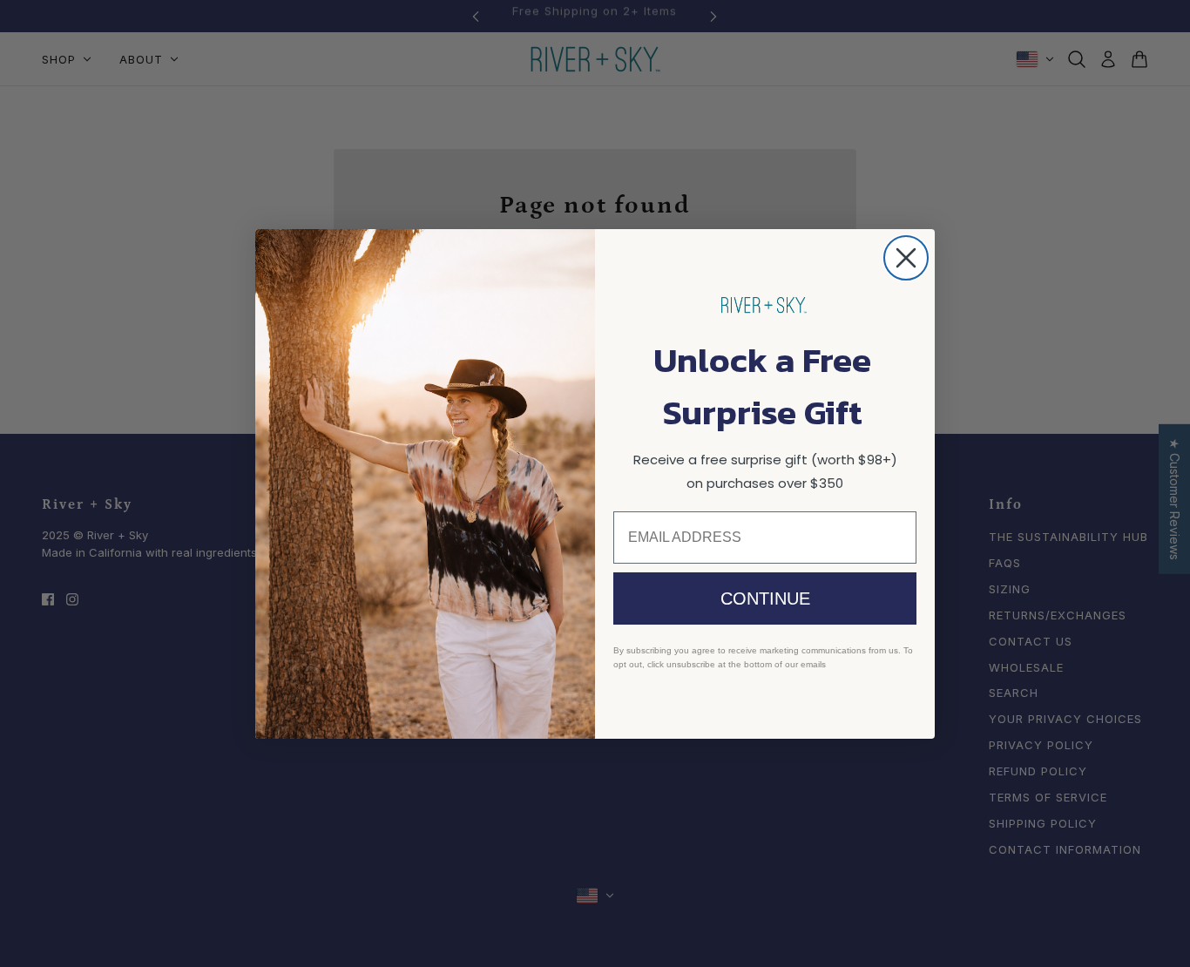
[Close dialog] (906, 258)
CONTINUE (765, 598)
